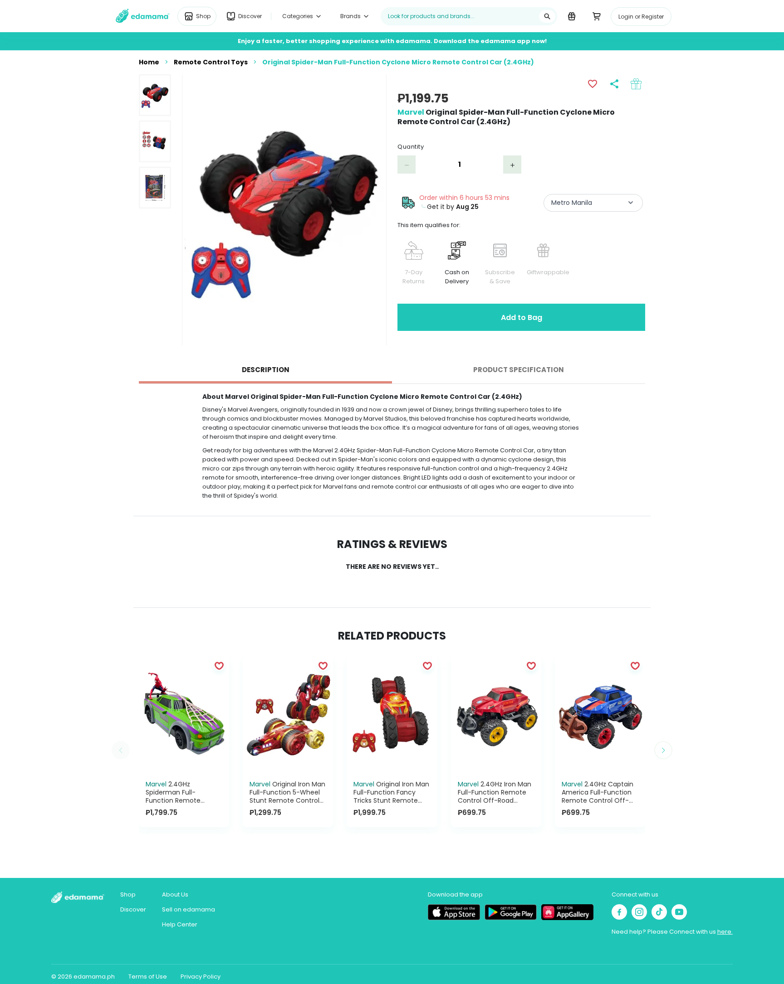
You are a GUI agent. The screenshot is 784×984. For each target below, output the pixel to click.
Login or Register (641, 16)
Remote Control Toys (211, 62)
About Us (175, 894)
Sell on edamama (188, 909)
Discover (133, 909)
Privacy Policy (200, 976)
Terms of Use (147, 976)
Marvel (410, 112)
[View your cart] (596, 16)
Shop (128, 894)
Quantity (410, 146)
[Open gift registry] (571, 16)
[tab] (265, 369)
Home (149, 62)
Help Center (179, 924)
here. (725, 931)
